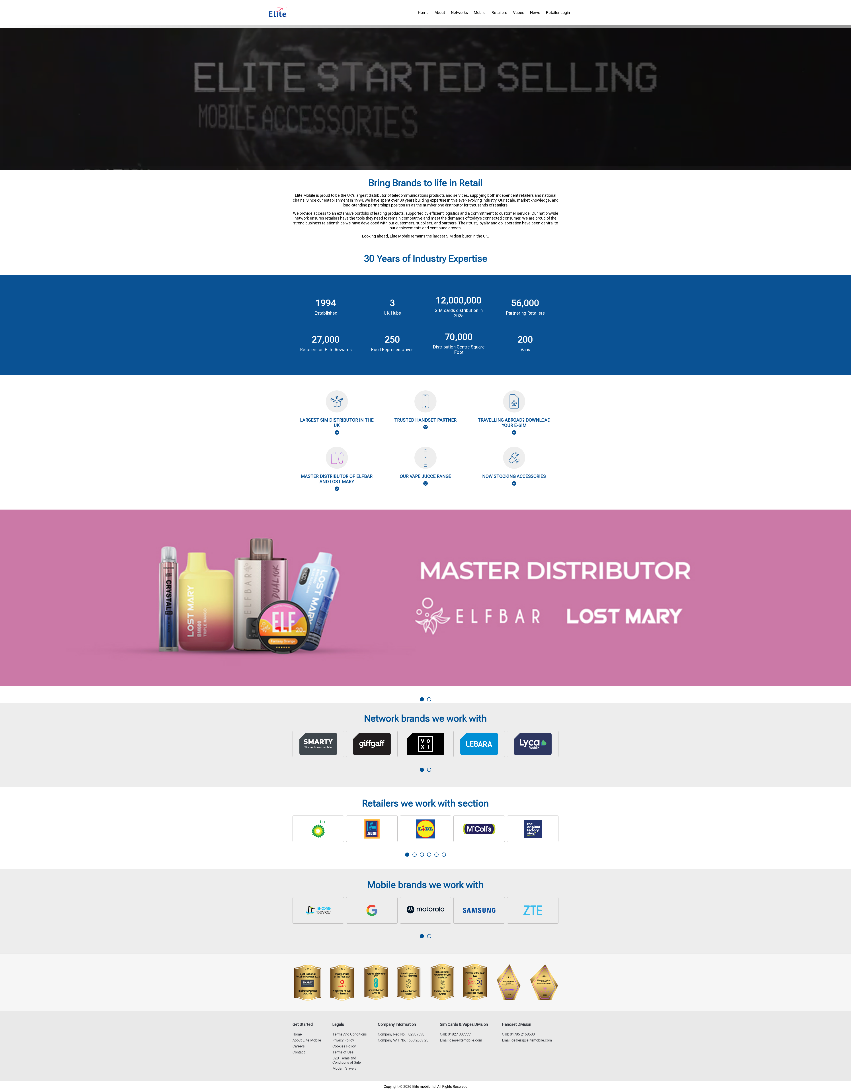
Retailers (499, 12)
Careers (299, 1046)
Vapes (518, 12)
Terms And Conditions (349, 1034)
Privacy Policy (343, 1040)
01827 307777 (459, 1034)
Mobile (480, 12)
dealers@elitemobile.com (531, 1040)
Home (423, 12)
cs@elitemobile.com (465, 1040)
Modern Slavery (344, 1068)
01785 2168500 (522, 1034)
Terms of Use (342, 1052)
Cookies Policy (344, 1046)
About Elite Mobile (307, 1040)
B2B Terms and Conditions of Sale (346, 1060)
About (440, 12)
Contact (299, 1052)
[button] (422, 699)
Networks (459, 12)
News (535, 12)
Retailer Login (558, 12)
